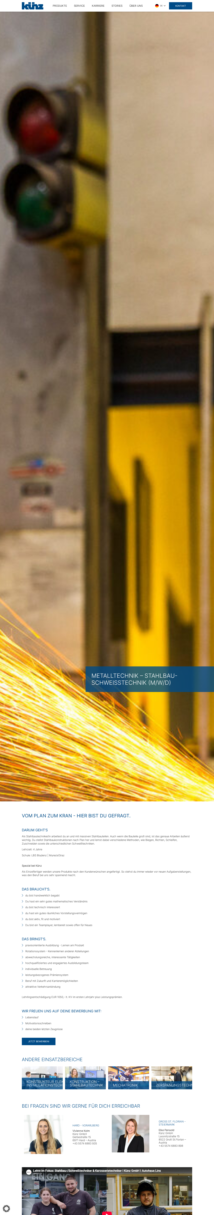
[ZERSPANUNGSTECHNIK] (171, 1077)
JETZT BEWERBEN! (38, 1041)
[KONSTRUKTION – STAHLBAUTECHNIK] (85, 1077)
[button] (6, 1208)
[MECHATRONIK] (128, 1077)
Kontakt (180, 5)
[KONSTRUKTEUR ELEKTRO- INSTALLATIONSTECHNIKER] (42, 1077)
